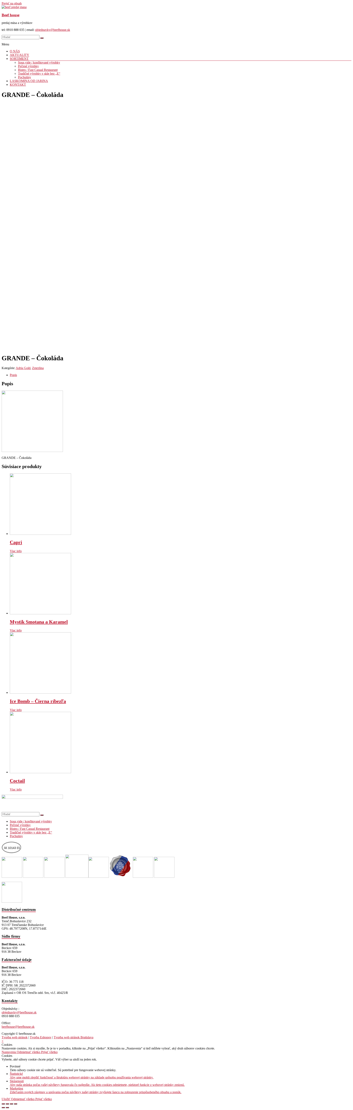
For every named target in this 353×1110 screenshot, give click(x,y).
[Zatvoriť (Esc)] (3, 1103)
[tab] (180, 375)
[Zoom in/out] (15, 1103)
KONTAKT (18, 84)
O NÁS (15, 51)
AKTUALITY (19, 55)
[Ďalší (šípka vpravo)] (7, 1107)
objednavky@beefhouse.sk (52, 29)
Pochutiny (24, 77)
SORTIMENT (19, 58)
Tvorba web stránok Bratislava (73, 1037)
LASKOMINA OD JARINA (29, 81)
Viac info (16, 551)
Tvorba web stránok (15, 1037)
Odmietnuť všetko (29, 1052)
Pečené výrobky (28, 66)
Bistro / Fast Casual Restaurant (38, 70)
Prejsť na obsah (12, 3)
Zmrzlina (38, 368)
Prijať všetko (49, 1052)
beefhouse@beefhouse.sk (18, 1026)
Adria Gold (23, 368)
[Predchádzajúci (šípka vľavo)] (3, 1107)
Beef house (10, 15)
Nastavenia (9, 1052)
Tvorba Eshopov (40, 1037)
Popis (13, 375)
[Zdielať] (7, 1103)
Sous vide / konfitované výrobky (39, 62)
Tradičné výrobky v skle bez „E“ (39, 73)
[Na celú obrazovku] (11, 1103)
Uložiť (6, 1099)
